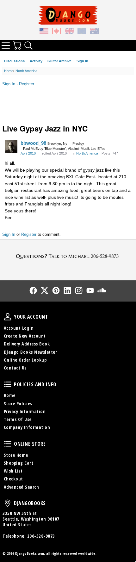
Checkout (13, 479)
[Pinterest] (56, 290)
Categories (5, 45)
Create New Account (25, 336)
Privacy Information (25, 411)
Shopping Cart (19, 463)
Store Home (16, 455)
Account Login (19, 328)
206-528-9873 (41, 536)
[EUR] (81, 32)
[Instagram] (79, 290)
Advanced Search (21, 487)
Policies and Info (8, 384)
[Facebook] (33, 290)
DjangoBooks (8, 503)
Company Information (27, 427)
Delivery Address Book (27, 344)
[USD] (44, 32)
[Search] (28, 45)
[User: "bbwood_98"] (11, 146)
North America (87, 153)
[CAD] (56, 32)
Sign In (82, 61)
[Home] (68, 15)
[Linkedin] (67, 290)
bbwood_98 (33, 143)
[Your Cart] (17, 45)
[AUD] (94, 32)
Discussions (14, 61)
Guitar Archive (59, 61)
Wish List (13, 471)
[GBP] (69, 32)
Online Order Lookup (25, 360)
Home (9, 395)
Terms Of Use (18, 419)
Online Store (8, 444)
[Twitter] (45, 290)
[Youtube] (90, 290)
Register (26, 84)
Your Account (8, 317)
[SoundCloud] (101, 290)
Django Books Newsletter (30, 352)
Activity (36, 61)
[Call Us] (68, 256)
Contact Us (15, 368)
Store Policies (18, 403)
